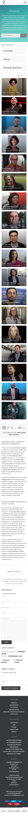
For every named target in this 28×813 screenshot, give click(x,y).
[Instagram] (17, 804)
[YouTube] (10, 804)
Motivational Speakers (14, 740)
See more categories (14, 753)
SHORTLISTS (11, 811)
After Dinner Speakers (14, 742)
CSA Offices (14, 707)
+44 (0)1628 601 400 (14, 793)
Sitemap (14, 727)
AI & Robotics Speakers (14, 744)
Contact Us (14, 714)
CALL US (4, 811)
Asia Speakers (14, 747)
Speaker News (14, 705)
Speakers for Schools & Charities (14, 712)
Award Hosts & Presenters (14, 749)
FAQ (14, 725)
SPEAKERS (17, 811)
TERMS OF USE (14, 729)
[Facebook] (7, 801)
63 (19, 427)
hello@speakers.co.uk (15, 656)
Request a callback (11, 688)
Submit (6, 642)
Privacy (14, 731)
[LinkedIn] (20, 801)
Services (14, 702)
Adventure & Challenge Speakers (14, 751)
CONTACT (24, 811)
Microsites (14, 722)
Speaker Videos (14, 709)
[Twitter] (13, 801)
